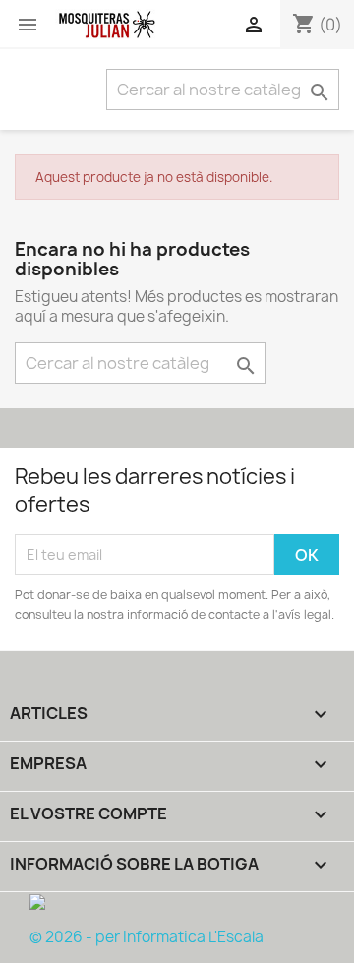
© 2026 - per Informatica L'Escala (147, 937)
